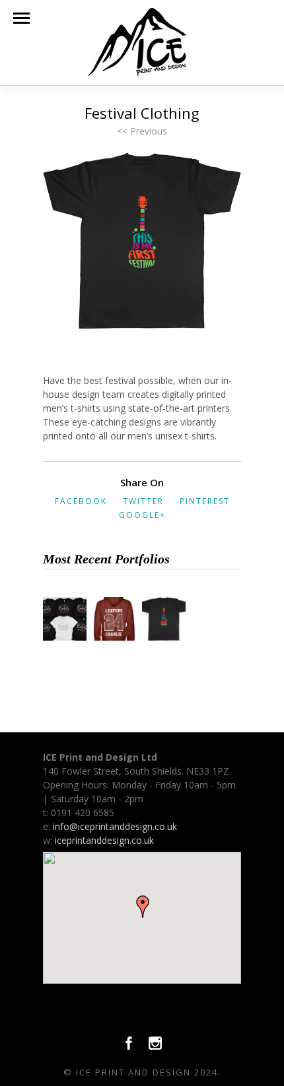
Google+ (142, 515)
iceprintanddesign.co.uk (104, 840)
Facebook (81, 501)
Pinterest (205, 501)
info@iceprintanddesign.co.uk (115, 826)
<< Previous (142, 131)
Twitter (143, 501)
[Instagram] (155, 1046)
